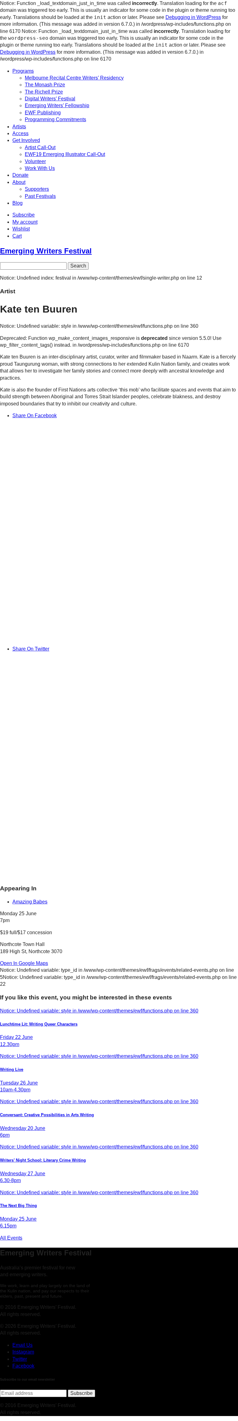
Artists (19, 126)
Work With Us (40, 168)
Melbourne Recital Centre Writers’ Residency (74, 77)
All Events (11, 1238)
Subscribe (23, 214)
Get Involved (26, 140)
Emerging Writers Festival (46, 251)
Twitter (19, 1359)
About (18, 182)
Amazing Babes (29, 901)
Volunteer (35, 161)
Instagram (23, 1352)
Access (20, 133)
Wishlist (21, 228)
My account (24, 222)
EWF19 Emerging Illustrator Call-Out (65, 154)
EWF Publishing (43, 112)
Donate (20, 175)
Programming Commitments (55, 119)
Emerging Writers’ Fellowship (57, 105)
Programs (23, 71)
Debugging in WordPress (193, 17)
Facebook (23, 1365)
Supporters (37, 189)
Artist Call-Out (40, 147)
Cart (17, 236)
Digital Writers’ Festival (50, 98)
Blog (17, 203)
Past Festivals (40, 196)
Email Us (22, 1345)
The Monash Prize (45, 84)
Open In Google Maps (24, 963)
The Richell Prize (44, 91)
